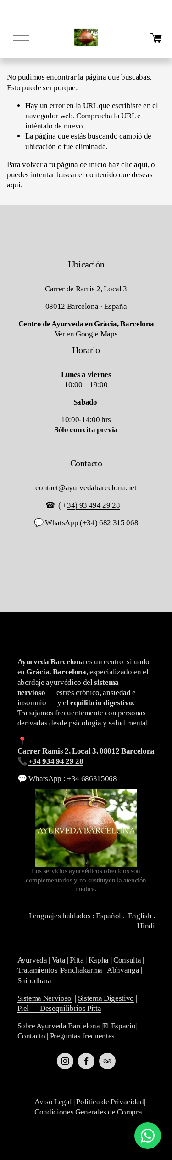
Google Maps (96, 334)
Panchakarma (81, 970)
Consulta (127, 960)
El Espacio (119, 1025)
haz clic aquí (128, 164)
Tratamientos (37, 970)
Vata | (60, 960)
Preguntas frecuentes (82, 1036)
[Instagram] (65, 1061)
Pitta (76, 960)
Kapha (99, 960)
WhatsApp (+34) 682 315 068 (91, 522)
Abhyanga (123, 970)
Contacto (31, 1036)
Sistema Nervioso (44, 998)
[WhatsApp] (147, 1135)
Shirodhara (34, 980)
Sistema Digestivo (106, 998)
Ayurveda (32, 960)
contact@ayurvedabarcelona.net (85, 487)
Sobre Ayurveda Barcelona (58, 1025)
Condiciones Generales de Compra (88, 1112)
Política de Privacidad (110, 1101)
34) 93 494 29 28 (93, 505)
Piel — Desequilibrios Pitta (59, 1008)
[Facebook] (86, 1061)
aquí (14, 184)
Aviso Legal (53, 1101)
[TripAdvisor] (107, 1061)
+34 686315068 (92, 778)
